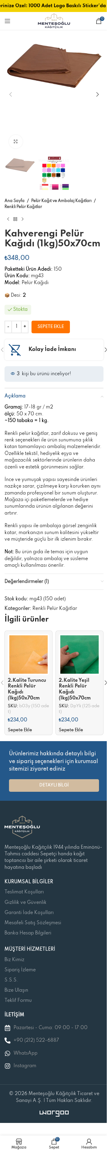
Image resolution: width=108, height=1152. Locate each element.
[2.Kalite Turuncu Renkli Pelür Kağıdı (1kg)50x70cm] (28, 654)
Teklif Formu (18, 1000)
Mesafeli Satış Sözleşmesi (32, 923)
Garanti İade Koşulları (29, 912)
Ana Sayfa (14, 201)
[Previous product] (8, 219)
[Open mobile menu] (8, 21)
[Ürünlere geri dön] (15, 219)
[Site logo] (54, 21)
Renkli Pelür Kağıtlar (23, 207)
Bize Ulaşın (16, 990)
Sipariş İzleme (20, 970)
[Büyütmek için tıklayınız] (15, 141)
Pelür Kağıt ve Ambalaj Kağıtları (61, 201)
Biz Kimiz (14, 960)
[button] (10, 94)
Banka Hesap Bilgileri (27, 933)
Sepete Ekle (51, 327)
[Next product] (22, 219)
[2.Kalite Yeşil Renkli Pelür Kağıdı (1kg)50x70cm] (79, 654)
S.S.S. (11, 980)
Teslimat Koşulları (24, 892)
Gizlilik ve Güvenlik (25, 902)
